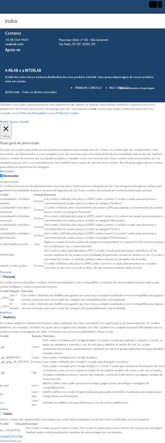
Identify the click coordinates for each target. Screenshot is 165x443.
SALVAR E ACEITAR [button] (11, 436)
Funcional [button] (5, 272)
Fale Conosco (119, 88)
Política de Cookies (67, 113)
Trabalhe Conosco (88, 88)
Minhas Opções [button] (9, 122)
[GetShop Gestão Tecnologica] (143, 95)
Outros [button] (4, 409)
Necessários (11, 176)
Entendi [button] (24, 122)
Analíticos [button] (6, 312)
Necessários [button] (7, 171)
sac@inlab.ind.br (14, 44)
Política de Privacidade (32, 113)
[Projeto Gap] (28, 60)
